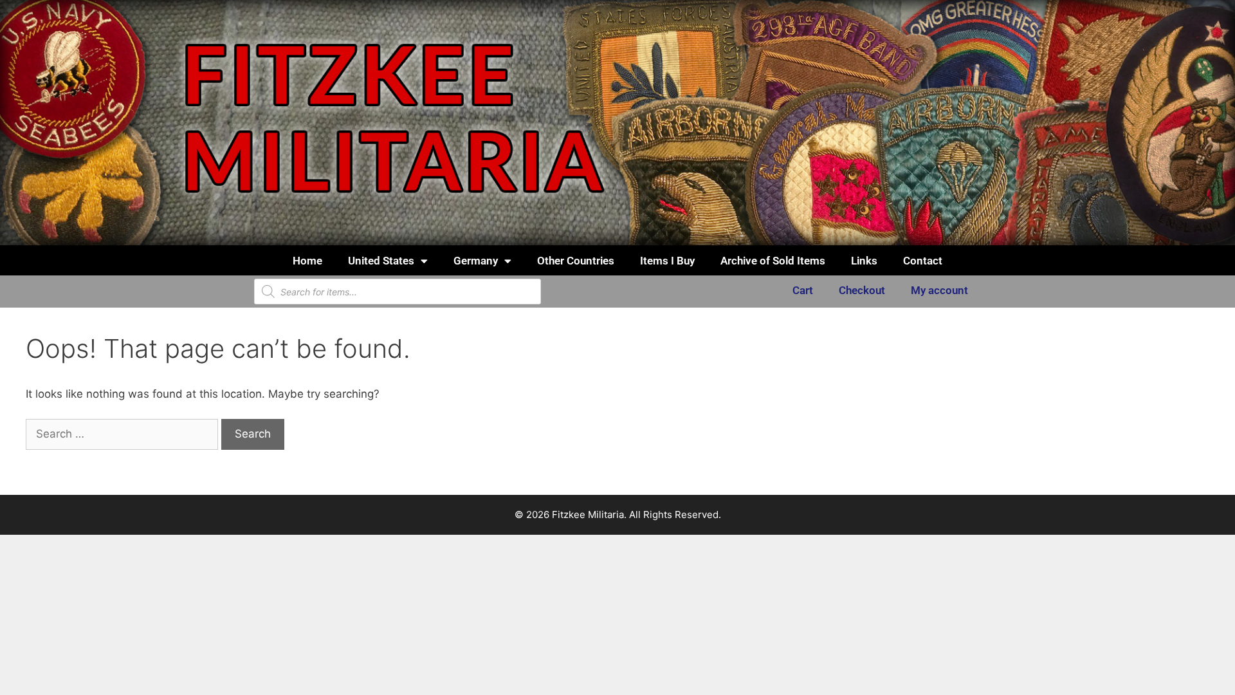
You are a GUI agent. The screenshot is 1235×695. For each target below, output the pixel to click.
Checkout (862, 290)
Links (864, 260)
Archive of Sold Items (772, 260)
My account (939, 290)
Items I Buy (667, 260)
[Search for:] (123, 433)
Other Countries (575, 260)
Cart (802, 290)
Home (307, 260)
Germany (475, 260)
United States (381, 260)
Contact (922, 260)
